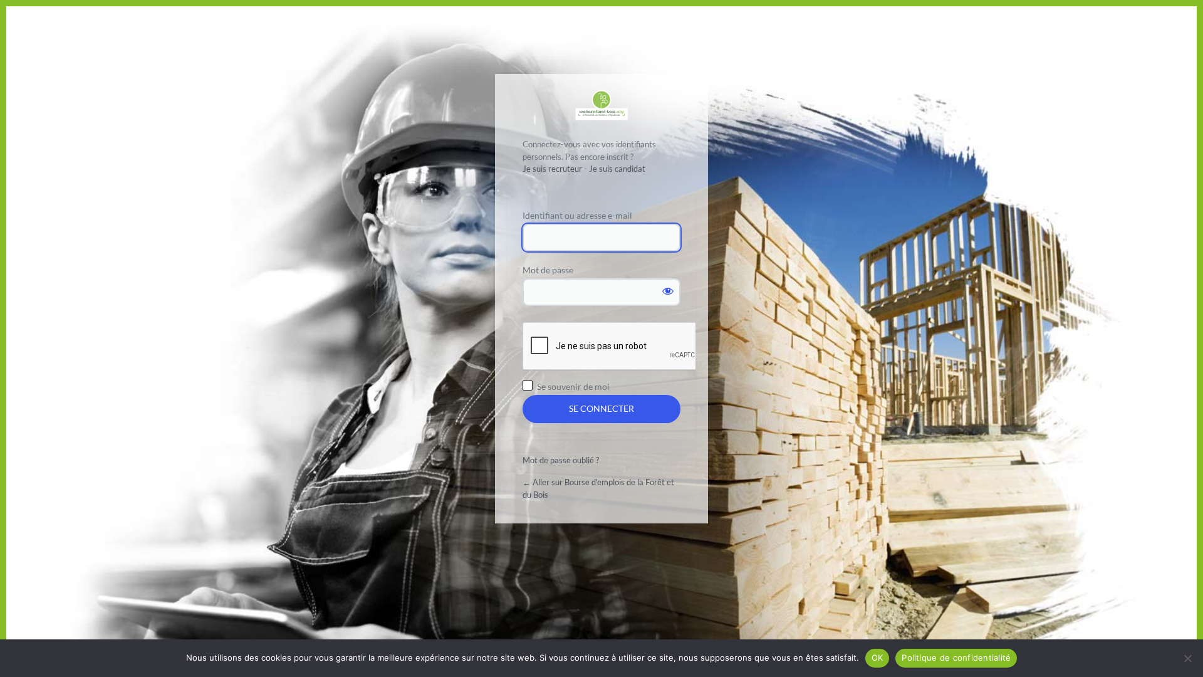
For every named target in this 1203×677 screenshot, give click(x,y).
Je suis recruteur (552, 169)
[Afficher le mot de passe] (667, 290)
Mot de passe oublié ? (561, 460)
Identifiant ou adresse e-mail (577, 215)
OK (877, 658)
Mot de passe (548, 270)
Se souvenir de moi (573, 386)
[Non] (1187, 658)
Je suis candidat (617, 169)
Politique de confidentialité (956, 658)
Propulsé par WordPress (601, 105)
